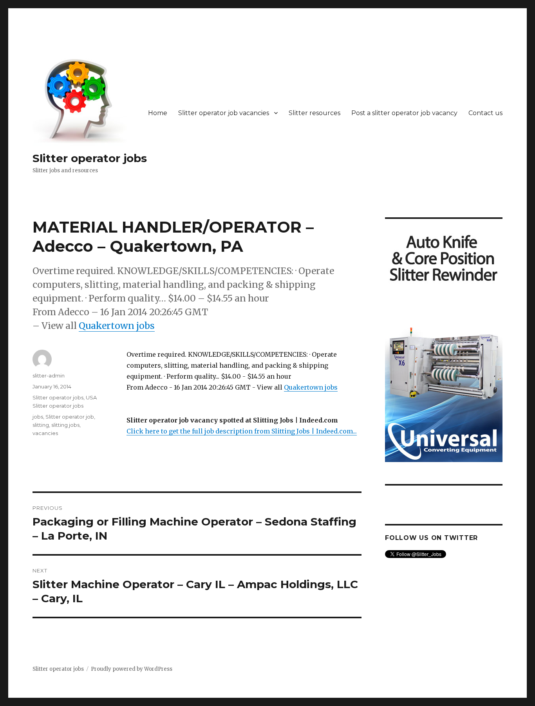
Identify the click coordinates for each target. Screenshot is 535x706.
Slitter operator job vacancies (223, 113)
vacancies (45, 433)
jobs (38, 416)
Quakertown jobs (117, 325)
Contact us (485, 113)
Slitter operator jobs (90, 158)
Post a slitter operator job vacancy (404, 113)
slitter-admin (49, 375)
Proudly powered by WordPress (131, 669)
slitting (41, 425)
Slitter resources (314, 113)
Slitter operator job (69, 416)
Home (157, 113)
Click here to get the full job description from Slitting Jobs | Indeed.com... (242, 431)
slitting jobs (65, 425)
